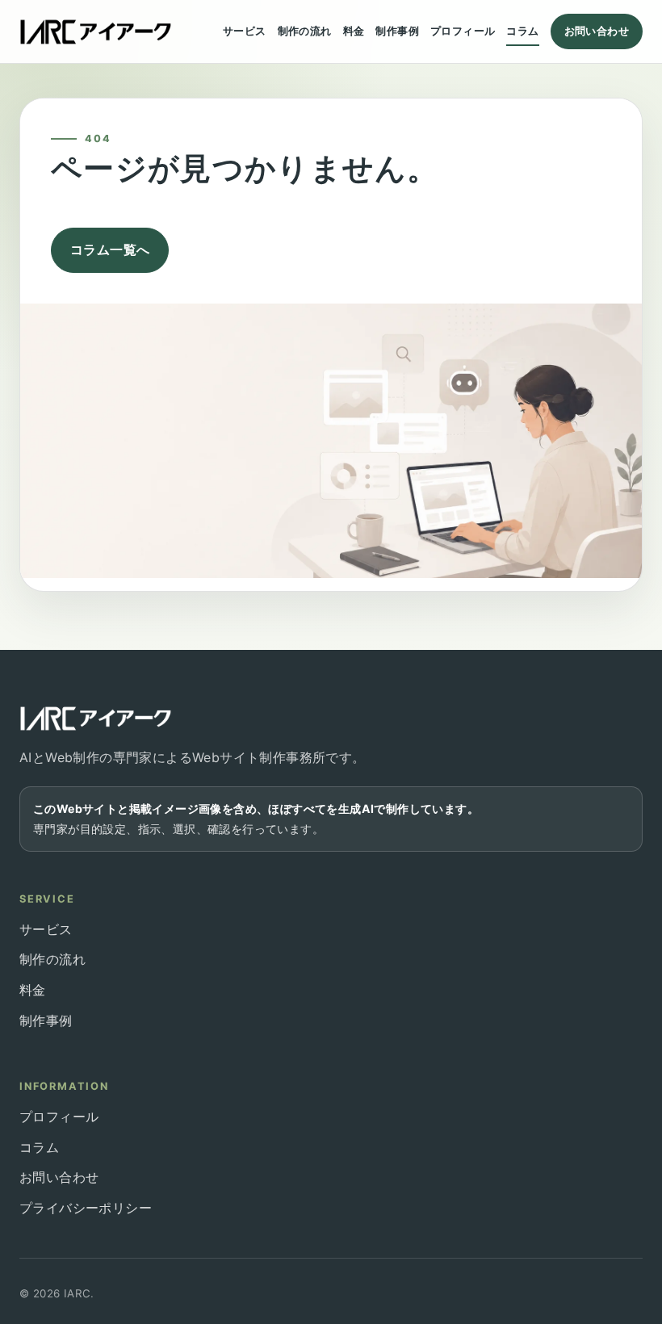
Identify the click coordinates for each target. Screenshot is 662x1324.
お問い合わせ (596, 30)
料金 (354, 30)
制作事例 (397, 30)
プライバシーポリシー (85, 1208)
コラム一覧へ (109, 249)
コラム (522, 30)
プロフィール (462, 30)
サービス (244, 30)
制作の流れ (305, 30)
